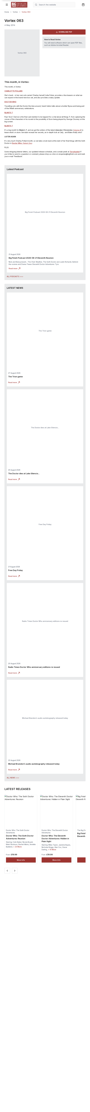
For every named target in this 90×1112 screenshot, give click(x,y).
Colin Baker (17, 842)
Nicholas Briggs (48, 847)
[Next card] (15, 870)
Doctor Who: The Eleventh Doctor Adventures (55, 831)
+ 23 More (17, 847)
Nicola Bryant (27, 842)
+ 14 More (52, 850)
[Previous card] (7, 870)
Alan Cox (57, 847)
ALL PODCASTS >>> (15, 276)
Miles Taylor (53, 845)
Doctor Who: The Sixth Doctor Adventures (17, 831)
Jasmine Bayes (64, 845)
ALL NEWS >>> (13, 778)
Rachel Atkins (23, 844)
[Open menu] (6, 4)
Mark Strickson (11, 844)
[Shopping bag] (83, 4)
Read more (13, 268)
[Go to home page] (19, 5)
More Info (21, 860)
